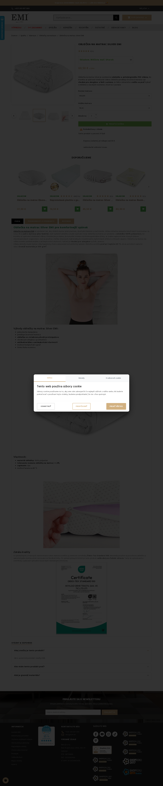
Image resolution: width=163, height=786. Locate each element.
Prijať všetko (116, 406)
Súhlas (49, 378)
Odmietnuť (46, 406)
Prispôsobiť (81, 406)
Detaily (81, 378)
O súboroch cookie (113, 378)
